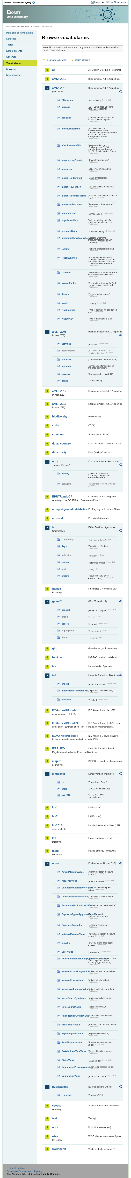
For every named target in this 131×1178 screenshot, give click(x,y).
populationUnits (70, 220)
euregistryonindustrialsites (69, 509)
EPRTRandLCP (62, 496)
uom (55, 1127)
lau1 (55, 807)
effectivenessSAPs (71, 145)
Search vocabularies (56, 60)
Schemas (11, 56)
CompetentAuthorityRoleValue (74, 887)
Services (11, 69)
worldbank (59, 1149)
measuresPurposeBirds (74, 195)
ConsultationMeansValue (74, 896)
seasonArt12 (68, 272)
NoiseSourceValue (71, 1007)
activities (66, 344)
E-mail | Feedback (16, 1168)
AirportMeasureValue (73, 872)
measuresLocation (71, 187)
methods (66, 366)
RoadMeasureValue (72, 1042)
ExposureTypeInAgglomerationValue (74, 914)
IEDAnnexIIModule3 (65, 723)
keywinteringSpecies (72, 160)
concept (66, 610)
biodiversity (59, 416)
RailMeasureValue (71, 1024)
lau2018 (57, 825)
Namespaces (13, 75)
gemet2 (57, 601)
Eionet (20, 26)
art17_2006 (59, 331)
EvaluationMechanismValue (74, 905)
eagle (64, 789)
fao (54, 527)
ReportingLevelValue (72, 1033)
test (54, 1118)
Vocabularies (13, 63)
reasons (66, 374)
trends (65, 303)
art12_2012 (59, 78)
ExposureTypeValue (72, 925)
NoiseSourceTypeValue (74, 998)
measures (67, 169)
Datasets (11, 38)
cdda (55, 425)
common (58, 434)
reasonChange (69, 258)
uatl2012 (66, 795)
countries (66, 117)
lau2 (55, 816)
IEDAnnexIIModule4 (65, 735)
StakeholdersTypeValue (74, 1051)
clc (63, 782)
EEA (20, 2)
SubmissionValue (71, 1076)
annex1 (65, 684)
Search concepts (82, 60)
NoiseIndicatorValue (72, 980)
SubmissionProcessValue (74, 1067)
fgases (56, 588)
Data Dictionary (32, 26)
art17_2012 (59, 391)
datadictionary (61, 443)
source (65, 624)
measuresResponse (72, 204)
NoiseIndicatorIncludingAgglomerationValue (74, 958)
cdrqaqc (66, 107)
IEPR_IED (58, 748)
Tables (9, 44)
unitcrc (65, 576)
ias (54, 666)
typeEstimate (68, 310)
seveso (57, 1105)
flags (64, 546)
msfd (55, 850)
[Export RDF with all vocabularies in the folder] (120, 92)
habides (57, 657)
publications (60, 1086)
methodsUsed (69, 213)
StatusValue (68, 1060)
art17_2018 (59, 403)
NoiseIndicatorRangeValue (74, 971)
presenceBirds (69, 231)
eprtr (55, 461)
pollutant (66, 699)
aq (53, 69)
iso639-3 (66, 943)
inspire (56, 761)
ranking (66, 249)
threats (65, 294)
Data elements (14, 50)
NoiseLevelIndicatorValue (74, 989)
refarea (65, 562)
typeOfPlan (67, 319)
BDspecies (67, 100)
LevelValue (67, 952)
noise (55, 863)
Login (97, 2)
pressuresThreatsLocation (74, 238)
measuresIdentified (72, 178)
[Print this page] (103, 2)
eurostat (57, 518)
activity (65, 473)
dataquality (59, 452)
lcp (54, 838)
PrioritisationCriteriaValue (74, 1016)
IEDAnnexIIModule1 (65, 710)
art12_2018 (59, 88)
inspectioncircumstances (74, 690)
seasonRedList (69, 283)
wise (55, 1136)
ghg (54, 648)
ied (54, 675)
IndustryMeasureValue (73, 934)
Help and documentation (19, 32)
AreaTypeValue (69, 881)
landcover (58, 773)
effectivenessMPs (71, 128)
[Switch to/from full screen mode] (108, 2)
